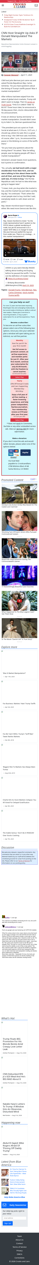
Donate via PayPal (25, 452)
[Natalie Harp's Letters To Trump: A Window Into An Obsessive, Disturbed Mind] (14, 1094)
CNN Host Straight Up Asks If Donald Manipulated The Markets (19, 36)
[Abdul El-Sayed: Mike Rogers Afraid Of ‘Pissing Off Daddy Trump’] (14, 1133)
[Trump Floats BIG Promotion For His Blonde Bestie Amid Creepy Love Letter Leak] (14, 1029)
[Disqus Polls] (19, 889)
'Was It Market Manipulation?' (14, 673)
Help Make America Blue (14, 1197)
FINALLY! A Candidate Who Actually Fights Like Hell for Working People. (18, 1190)
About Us (19, 1240)
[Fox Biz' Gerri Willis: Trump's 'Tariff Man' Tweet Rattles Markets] (19, 721)
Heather (5, 1154)
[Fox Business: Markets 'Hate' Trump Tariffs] (19, 691)
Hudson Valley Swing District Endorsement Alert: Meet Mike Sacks (17, 1182)
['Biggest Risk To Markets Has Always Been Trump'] (19, 754)
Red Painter (6, 1115)
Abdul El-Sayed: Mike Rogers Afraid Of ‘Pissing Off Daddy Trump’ (13, 1146)
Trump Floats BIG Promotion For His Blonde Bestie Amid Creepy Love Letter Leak (13, 1044)
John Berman (26, 290)
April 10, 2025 (28, 285)
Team (19, 1236)
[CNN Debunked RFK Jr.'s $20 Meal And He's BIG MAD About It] (14, 1064)
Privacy (19, 1250)
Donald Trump (14, 290)
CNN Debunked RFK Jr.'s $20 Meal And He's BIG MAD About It (14, 1076)
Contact (19, 1243)
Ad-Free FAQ (21, 429)
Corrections (19, 1258)
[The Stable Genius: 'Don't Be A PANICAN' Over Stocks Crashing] (19, 820)
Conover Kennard (11, 75)
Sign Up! (7, 1223)
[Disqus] (19, 936)
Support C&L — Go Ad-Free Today (19, 1)
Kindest (14, 457)
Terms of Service (24, 861)
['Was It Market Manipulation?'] (19, 660)
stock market (28, 292)
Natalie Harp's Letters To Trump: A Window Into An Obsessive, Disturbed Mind (14, 1107)
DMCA (19, 1254)
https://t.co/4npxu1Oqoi (18, 278)
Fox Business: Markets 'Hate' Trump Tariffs (19, 703)
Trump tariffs (13, 295)
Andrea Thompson (8, 1053)
